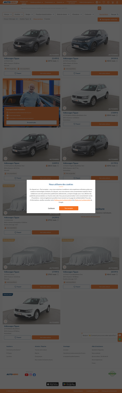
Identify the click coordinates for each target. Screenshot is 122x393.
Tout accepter (69, 208)
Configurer (51, 208)
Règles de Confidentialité (82, 200)
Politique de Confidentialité (62, 200)
